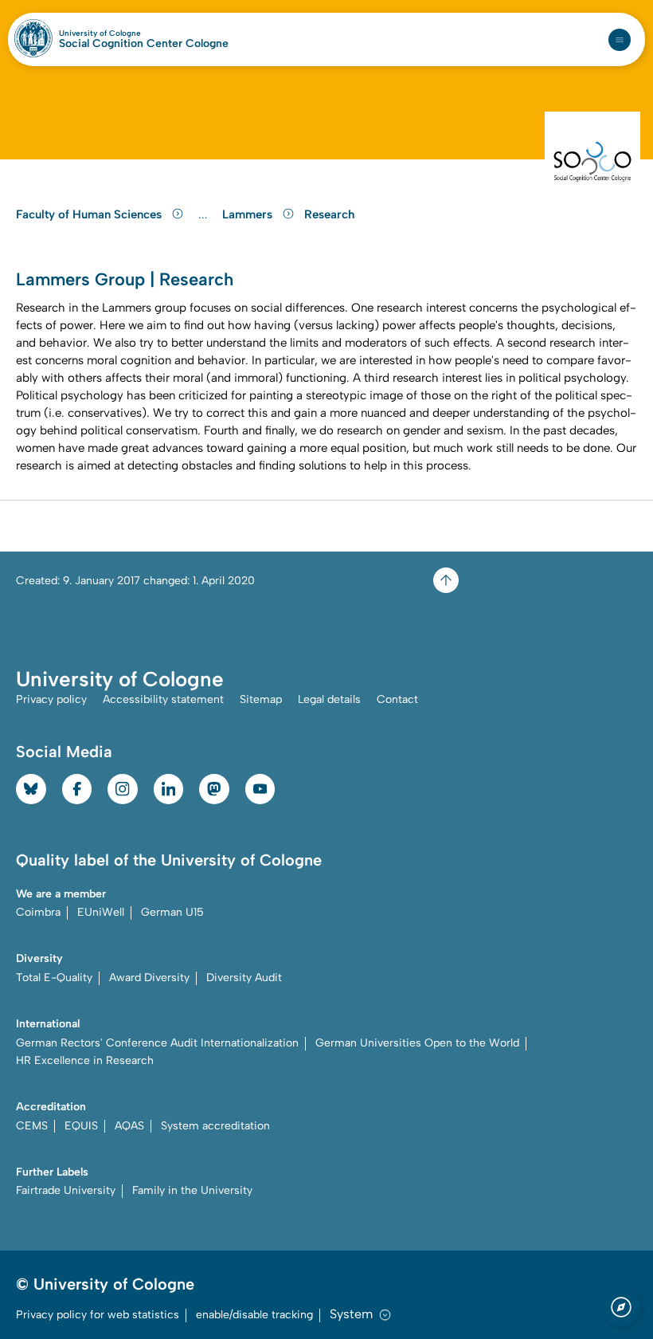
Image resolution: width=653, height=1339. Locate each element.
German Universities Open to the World (417, 1043)
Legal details (329, 699)
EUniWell (100, 912)
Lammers (249, 214)
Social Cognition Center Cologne (144, 43)
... (205, 215)
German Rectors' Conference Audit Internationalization (157, 1043)
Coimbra (38, 912)
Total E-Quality (54, 977)
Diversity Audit (244, 977)
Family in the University (192, 1190)
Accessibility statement (163, 699)
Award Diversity (149, 977)
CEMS (32, 1126)
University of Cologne (134, 33)
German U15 (172, 912)
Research (329, 214)
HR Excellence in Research (85, 1060)
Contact (397, 699)
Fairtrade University (65, 1190)
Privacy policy (51, 699)
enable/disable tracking (254, 1314)
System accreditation (215, 1126)
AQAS (129, 1126)
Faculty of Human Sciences (90, 214)
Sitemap (261, 699)
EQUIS (81, 1126)
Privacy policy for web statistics (97, 1314)
